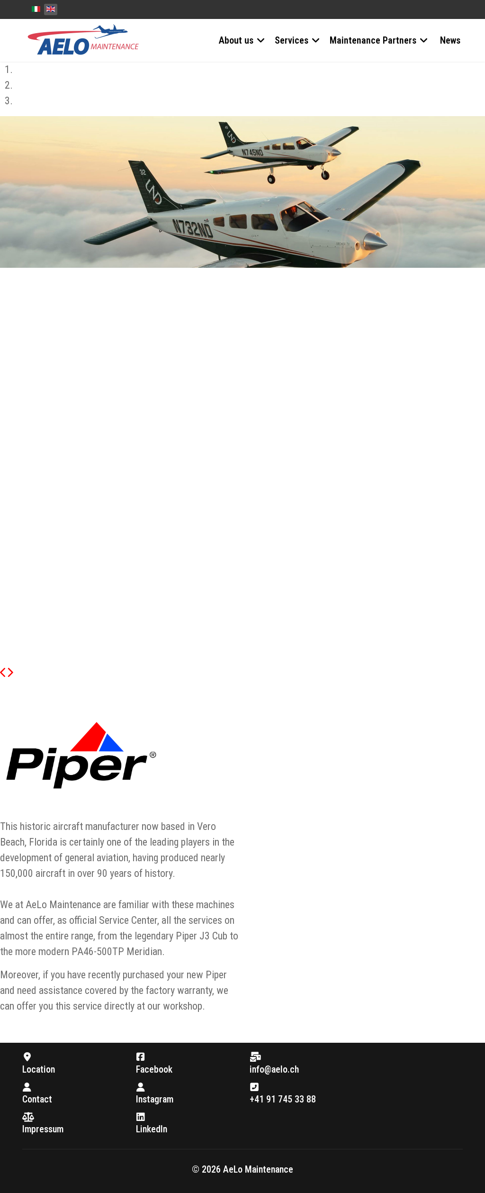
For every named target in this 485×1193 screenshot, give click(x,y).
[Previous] (3, 673)
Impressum (42, 1129)
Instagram (154, 1099)
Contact (37, 1099)
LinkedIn (151, 1129)
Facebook (154, 1069)
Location (38, 1069)
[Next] (10, 673)
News (450, 40)
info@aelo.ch (274, 1069)
